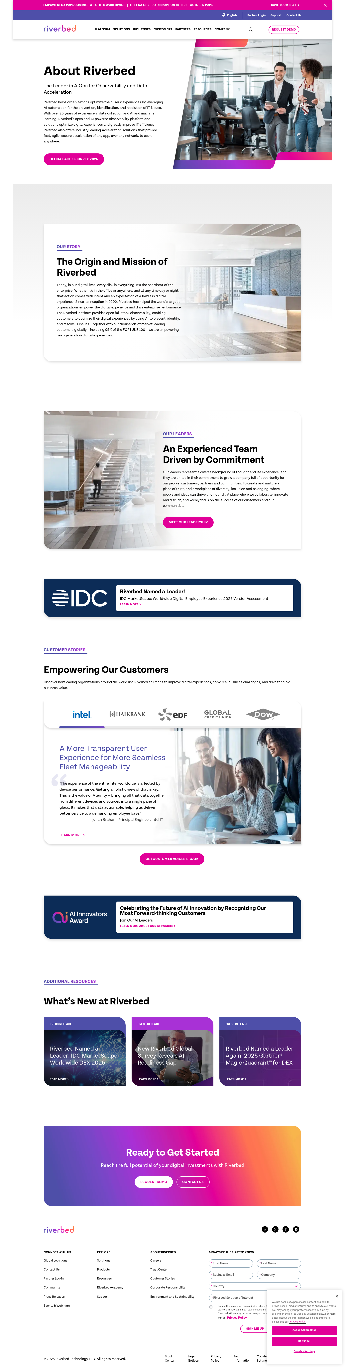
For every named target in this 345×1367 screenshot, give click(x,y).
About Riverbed (163, 1252)
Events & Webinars (57, 1306)
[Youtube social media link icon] (296, 1229)
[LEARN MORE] (172, 1051)
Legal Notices (193, 1359)
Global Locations (55, 1261)
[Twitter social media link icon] (275, 1229)
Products (103, 1270)
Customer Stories (162, 1279)
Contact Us (294, 15)
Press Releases (54, 1297)
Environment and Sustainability (172, 1297)
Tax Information (242, 1359)
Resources (104, 1279)
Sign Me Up (255, 1329)
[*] (231, 1270)
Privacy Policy (237, 1317)
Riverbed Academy (110, 1287)
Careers (156, 1261)
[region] (304, 1327)
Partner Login (256, 15)
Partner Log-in (54, 1279)
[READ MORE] (85, 1051)
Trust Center (159, 1270)
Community (52, 1287)
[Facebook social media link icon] (286, 1229)
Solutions (103, 1261)
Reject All (304, 1340)
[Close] (336, 1296)
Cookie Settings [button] (263, 1359)
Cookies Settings (304, 1351)
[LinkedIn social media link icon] (265, 1229)
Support (276, 15)
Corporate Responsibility (167, 1287)
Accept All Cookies (304, 1330)
